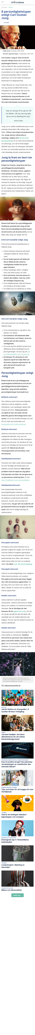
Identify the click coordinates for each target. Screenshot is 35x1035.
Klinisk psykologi (7, 888)
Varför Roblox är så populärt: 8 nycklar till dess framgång (15, 710)
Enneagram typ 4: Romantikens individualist (15, 841)
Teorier (11, 7)
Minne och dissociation (11, 890)
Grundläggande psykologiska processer (14, 760)
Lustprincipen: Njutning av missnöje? (12, 866)
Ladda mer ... (17, 895)
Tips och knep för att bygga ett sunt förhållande (17, 790)
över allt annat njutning (23, 564)
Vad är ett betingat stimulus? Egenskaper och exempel (14, 815)
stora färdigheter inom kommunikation (15, 480)
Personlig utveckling (8, 837)
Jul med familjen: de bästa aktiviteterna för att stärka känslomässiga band (13, 736)
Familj (3, 732)
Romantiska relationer (9, 787)
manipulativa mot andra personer (13, 424)
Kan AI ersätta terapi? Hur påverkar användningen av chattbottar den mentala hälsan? (16, 764)
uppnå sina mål (19, 611)
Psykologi (4, 7)
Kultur (3, 707)
